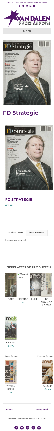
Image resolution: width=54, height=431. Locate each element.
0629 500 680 (13, 2)
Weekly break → (43, 410)
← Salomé (7, 410)
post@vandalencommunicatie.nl (33, 2)
